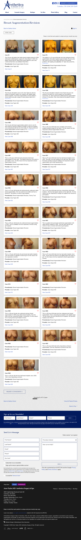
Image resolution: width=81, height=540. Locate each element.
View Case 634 (9, 384)
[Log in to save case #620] (75, 310)
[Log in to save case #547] (75, 220)
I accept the (9, 475)
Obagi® (14, 484)
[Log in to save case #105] (38, 90)
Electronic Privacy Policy (65, 488)
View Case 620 (46, 325)
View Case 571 (9, 292)
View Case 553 (46, 265)
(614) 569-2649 (12, 495)
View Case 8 (8, 69)
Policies (55, 488)
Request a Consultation (14, 391)
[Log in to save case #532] (75, 187)
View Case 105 (9, 105)
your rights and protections (19, 512)
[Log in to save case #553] (75, 251)
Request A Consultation (68, 3)
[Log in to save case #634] (38, 373)
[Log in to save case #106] (75, 90)
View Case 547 (46, 233)
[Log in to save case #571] (38, 284)
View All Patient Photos (70, 401)
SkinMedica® (21, 484)
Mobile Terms (6, 423)
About (7, 12)
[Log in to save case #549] (38, 251)
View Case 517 (46, 169)
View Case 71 (46, 70)
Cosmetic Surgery (19, 12)
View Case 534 (9, 233)
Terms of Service (52, 469)
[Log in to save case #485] (75, 124)
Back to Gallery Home (10, 28)
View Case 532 (46, 202)
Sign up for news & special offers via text (17, 465)
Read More (45, 63)
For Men (43, 12)
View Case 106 (46, 105)
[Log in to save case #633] (75, 343)
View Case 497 (9, 169)
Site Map (75, 488)
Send (59, 464)
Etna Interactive (25, 522)
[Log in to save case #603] (75, 284)
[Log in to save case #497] (38, 155)
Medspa (32, 12)
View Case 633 (46, 354)
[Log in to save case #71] (75, 55)
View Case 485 (46, 137)
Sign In (75, 28)
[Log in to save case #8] (38, 55)
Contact (75, 12)
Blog (66, 12)
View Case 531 (9, 200)
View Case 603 (46, 292)
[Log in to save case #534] (38, 220)
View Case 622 (9, 351)
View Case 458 (9, 136)
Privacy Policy (15, 423)
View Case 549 (9, 264)
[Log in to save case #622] (38, 343)
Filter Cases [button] (8, 32)
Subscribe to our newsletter (13, 463)
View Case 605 (9, 325)
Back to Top (72, 406)
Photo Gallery (55, 12)
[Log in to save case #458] (38, 122)
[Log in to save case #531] (38, 187)
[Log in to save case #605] (38, 310)
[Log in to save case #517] (75, 155)
